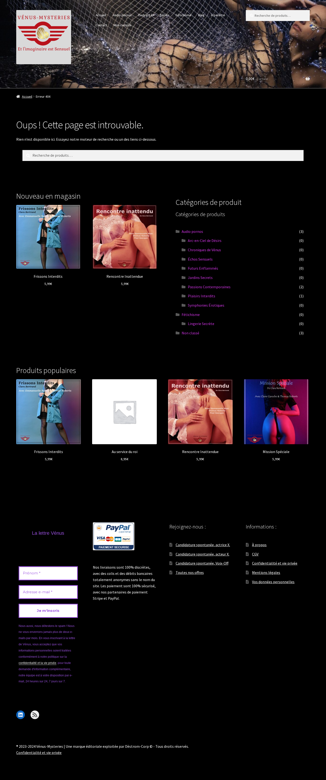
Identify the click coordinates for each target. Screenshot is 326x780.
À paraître (218, 15)
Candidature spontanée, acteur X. (202, 554)
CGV (255, 554)
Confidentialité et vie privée (274, 563)
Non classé (190, 333)
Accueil (101, 15)
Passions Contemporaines (209, 286)
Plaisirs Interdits (201, 296)
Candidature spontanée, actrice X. (203, 544)
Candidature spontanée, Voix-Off (202, 563)
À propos (259, 544)
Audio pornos (122, 15)
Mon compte (122, 25)
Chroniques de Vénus (204, 249)
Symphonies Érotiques (206, 305)
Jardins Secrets (200, 277)
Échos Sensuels (200, 259)
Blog (201, 15)
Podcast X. (145, 15)
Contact (101, 25)
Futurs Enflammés (203, 268)
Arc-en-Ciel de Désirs (204, 240)
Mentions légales (266, 572)
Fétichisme (183, 15)
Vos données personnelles (273, 581)
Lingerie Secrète (201, 323)
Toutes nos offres (190, 572)
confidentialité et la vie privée (37, 663)
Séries (164, 15)
